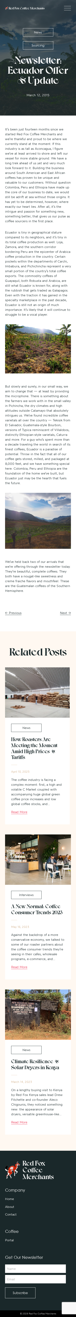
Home (9, 1198)
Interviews (26, 895)
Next (65, 613)
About (9, 1206)
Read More (19, 812)
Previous (13, 613)
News (38, 32)
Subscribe (20, 1293)
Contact (11, 1214)
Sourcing (38, 45)
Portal (9, 1240)
